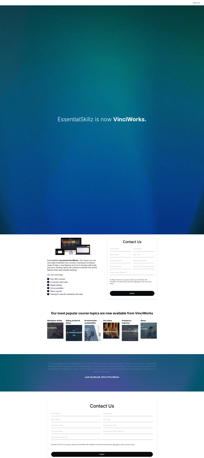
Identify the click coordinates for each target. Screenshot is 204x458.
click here (136, 281)
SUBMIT (132, 293)
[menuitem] (28, 3)
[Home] (15, 3)
